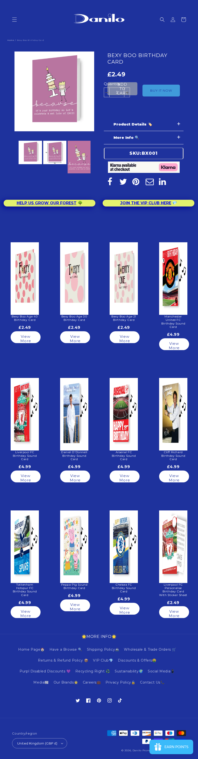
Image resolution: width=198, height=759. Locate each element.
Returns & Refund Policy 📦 (63, 660)
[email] (150, 182)
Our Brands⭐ (66, 682)
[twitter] (123, 182)
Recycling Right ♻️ (92, 671)
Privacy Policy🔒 (120, 682)
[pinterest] (136, 182)
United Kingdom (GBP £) (37, 743)
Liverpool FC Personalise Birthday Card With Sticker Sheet (173, 590)
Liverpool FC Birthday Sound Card (25, 455)
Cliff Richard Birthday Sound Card (173, 455)
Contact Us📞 (152, 682)
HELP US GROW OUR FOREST (47, 203)
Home (10, 40)
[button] (14, 19)
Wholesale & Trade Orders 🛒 (150, 649)
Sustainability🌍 (129, 671)
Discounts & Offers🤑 (137, 660)
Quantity (112, 83)
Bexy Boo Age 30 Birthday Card (74, 318)
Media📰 (41, 682)
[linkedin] (163, 182)
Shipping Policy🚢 (103, 649)
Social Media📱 (161, 671)
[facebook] (110, 182)
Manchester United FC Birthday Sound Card (173, 322)
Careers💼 (92, 682)
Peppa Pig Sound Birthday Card (74, 586)
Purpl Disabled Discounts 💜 (45, 671)
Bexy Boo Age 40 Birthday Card (25, 318)
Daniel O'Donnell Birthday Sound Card (74, 455)
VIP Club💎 (103, 660)
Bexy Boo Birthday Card (137, 58)
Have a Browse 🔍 (66, 649)
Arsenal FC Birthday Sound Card (124, 455)
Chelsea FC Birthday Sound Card (124, 588)
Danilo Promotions (145, 750)
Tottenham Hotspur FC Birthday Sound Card (25, 590)
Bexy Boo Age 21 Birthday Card (123, 318)
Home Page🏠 (31, 649)
